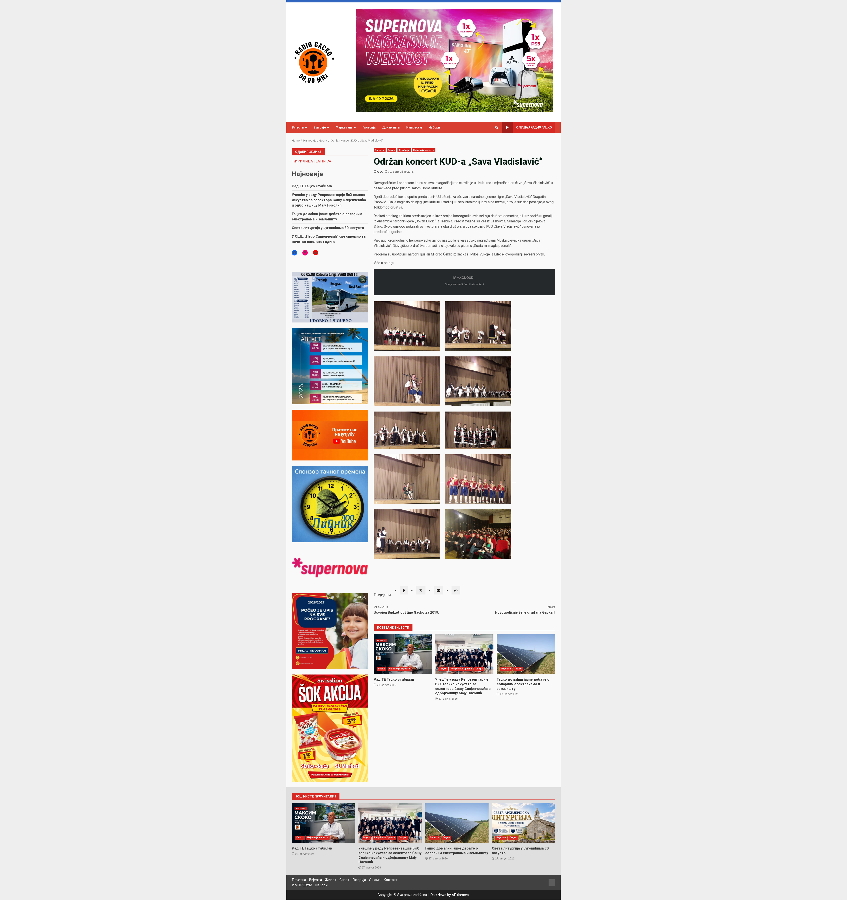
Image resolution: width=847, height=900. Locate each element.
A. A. (380, 171)
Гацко (391, 150)
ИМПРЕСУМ (302, 885)
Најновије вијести (423, 150)
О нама (374, 880)
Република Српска (461, 668)
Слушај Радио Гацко (534, 127)
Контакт (391, 880)
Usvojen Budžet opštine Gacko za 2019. (406, 610)
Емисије (320, 127)
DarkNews (438, 895)
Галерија (369, 127)
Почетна (299, 880)
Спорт (479, 668)
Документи (391, 127)
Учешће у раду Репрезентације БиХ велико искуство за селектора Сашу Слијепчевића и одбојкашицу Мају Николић (464, 654)
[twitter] (420, 590)
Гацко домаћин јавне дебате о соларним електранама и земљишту (526, 654)
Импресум (414, 127)
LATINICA (323, 161)
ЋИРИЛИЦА (302, 161)
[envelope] (438, 590)
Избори (434, 127)
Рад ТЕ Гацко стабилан (403, 654)
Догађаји (404, 150)
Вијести (298, 127)
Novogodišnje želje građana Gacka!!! (525, 610)
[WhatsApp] (456, 590)
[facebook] (404, 590)
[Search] (496, 127)
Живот (330, 880)
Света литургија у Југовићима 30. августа (328, 228)
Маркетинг (344, 127)
